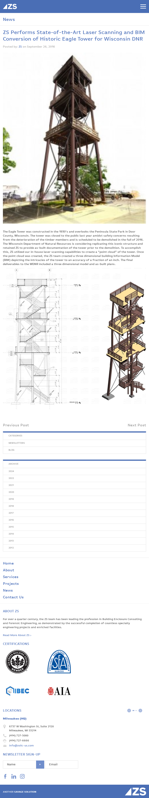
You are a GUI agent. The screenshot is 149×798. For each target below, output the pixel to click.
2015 (11, 527)
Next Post (137, 425)
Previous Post (16, 425)
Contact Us (13, 597)
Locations (12, 710)
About (8, 570)
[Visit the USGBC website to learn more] (17, 672)
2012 (11, 548)
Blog (11, 450)
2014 (11, 534)
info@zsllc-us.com (21, 745)
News (8, 590)
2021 (11, 485)
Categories (15, 436)
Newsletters (17, 443)
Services (10, 577)
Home (8, 563)
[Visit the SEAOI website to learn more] (59, 672)
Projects (11, 584)
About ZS (11, 611)
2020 (11, 492)
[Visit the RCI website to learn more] (17, 702)
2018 (11, 506)
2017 (11, 513)
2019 (11, 499)
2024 (11, 471)
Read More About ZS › (17, 635)
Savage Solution (19, 792)
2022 (11, 478)
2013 (11, 541)
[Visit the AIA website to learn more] (59, 702)
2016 (11, 520)
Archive (13, 464)
